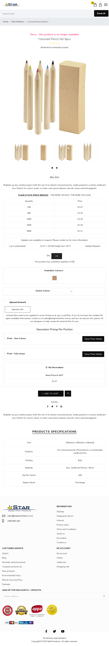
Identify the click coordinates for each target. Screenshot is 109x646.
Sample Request (92, 246)
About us (61, 533)
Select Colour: (43, 290)
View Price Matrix (93, 339)
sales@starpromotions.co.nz (20, 516)
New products (8, 571)
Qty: (48, 255)
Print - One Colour (16, 338)
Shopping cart (63, 566)
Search (101, 13)
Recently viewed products (13, 562)
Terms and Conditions (66, 529)
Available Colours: (53, 270)
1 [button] (52, 167)
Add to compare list (68, 394)
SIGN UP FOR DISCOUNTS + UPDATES (21, 590)
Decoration (61, 538)
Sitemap (60, 511)
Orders (60, 557)
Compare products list (12, 566)
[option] (22, 152)
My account (62, 553)
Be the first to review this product (54, 47)
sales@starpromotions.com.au (57, 318)
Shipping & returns (65, 516)
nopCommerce (60, 638)
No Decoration (56, 367)
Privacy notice (63, 524)
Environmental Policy (11, 575)
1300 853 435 (13, 521)
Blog (4, 557)
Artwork (60, 520)
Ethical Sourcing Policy (12, 580)
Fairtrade (6, 584)
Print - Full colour (16, 353)
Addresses (61, 562)
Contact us (61, 542)
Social (54, 402)
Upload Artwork (18, 302)
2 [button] (56, 167)
